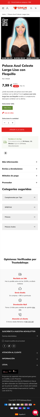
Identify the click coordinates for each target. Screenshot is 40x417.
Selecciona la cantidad (10, 118)
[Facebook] (4, 346)
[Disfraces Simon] (20, 8)
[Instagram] (14, 346)
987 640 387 (29, 322)
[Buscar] (31, 8)
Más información (13, 146)
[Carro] (35, 8)
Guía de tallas (9, 113)
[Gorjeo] (9, 346)
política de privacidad (18, 341)
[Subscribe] (37, 336)
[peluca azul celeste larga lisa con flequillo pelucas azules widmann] (20, 38)
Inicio (4, 14)
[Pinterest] (5, 153)
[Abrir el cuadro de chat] (35, 413)
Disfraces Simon (25, 400)
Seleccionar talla (8, 104)
